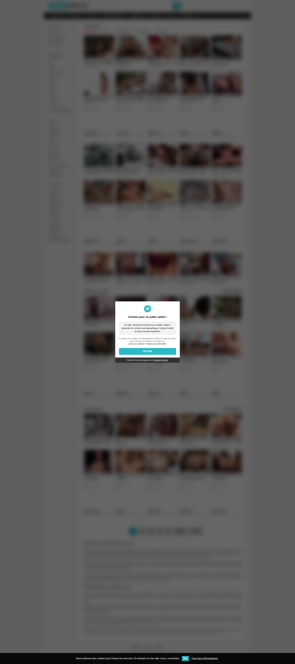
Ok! (185, 658)
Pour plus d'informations (205, 658)
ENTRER (147, 351)
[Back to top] (285, 655)
